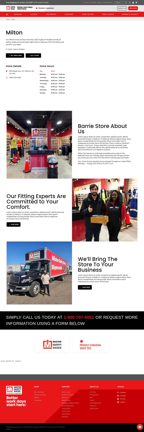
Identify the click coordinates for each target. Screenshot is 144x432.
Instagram (123, 396)
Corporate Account (107, 2)
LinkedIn (122, 402)
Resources (65, 397)
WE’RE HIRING (133, 8)
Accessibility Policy (68, 406)
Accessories (38, 400)
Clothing (36, 397)
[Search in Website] (130, 2)
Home (8, 19)
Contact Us (93, 406)
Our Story (86, 2)
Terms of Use (66, 411)
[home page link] (19, 8)
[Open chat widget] (140, 427)
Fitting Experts (94, 395)
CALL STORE (34, 55)
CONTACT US (122, 8)
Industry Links (94, 408)
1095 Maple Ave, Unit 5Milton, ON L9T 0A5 (21, 72)
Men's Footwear (39, 392)
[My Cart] (136, 2)
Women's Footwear (40, 395)
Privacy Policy (66, 408)
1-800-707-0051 (79, 317)
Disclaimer (65, 417)
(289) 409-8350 (15, 77)
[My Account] (133, 2)
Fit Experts (94, 2)
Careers (92, 400)
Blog (99, 2)
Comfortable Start (95, 403)
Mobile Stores (66, 400)
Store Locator (66, 392)
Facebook (123, 392)
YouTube (122, 399)
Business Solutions (67, 395)
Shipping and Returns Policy (70, 403)
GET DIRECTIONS (16, 55)
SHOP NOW (15, 224)
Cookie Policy (66, 414)
